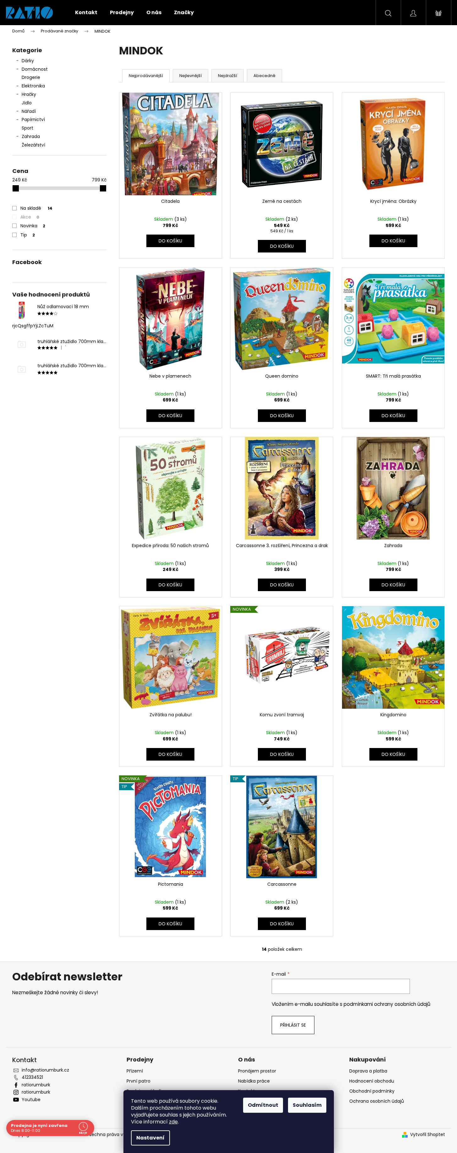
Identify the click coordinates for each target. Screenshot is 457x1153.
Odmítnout (263, 1105)
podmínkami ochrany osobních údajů (387, 1004)
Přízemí (135, 1071)
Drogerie (31, 77)
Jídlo (27, 103)
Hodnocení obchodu (371, 1081)
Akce (29, 217)
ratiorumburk (36, 1085)
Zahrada (31, 136)
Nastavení (150, 1137)
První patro (138, 1081)
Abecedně (264, 76)
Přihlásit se (293, 1025)
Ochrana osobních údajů (376, 1101)
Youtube (31, 1099)
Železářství (33, 145)
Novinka (32, 226)
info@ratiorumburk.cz (45, 1070)
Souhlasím (307, 1105)
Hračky (29, 94)
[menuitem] (86, 12)
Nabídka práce (254, 1081)
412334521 (32, 1077)
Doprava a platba (368, 1071)
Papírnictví (33, 119)
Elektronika (33, 86)
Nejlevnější (190, 76)
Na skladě (36, 208)
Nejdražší (227, 76)
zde (173, 1121)
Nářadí (29, 111)
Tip (27, 235)
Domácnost (35, 69)
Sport (27, 128)
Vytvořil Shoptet (427, 1135)
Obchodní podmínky (371, 1091)
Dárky (28, 61)
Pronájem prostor (257, 1071)
